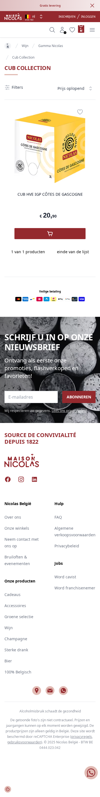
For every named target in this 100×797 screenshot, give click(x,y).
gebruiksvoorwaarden (24, 742)
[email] (50, 690)
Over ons (12, 517)
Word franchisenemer (74, 587)
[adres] (36, 690)
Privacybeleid (66, 545)
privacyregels (81, 736)
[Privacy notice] (7, 789)
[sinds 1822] (13, 16)
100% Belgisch (17, 672)
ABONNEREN (79, 396)
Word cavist (65, 576)
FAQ (58, 517)
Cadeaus (12, 594)
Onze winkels (16, 528)
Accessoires (15, 605)
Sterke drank (16, 649)
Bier (8, 660)
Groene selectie (18, 616)
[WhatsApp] (63, 690)
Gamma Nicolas (50, 45)
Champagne (15, 638)
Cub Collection (23, 57)
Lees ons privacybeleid (69, 410)
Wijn (25, 45)
